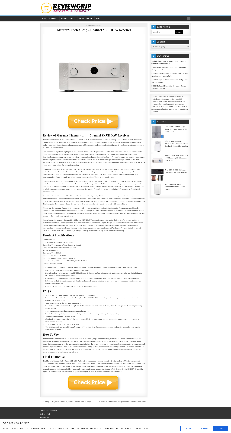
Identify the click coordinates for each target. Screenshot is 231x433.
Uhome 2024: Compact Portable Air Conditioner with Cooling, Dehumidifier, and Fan (176, 143)
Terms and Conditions (48, 410)
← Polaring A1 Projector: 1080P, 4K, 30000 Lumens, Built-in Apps (66, 402)
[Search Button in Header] (188, 18)
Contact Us (44, 417)
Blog (97, 18)
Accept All (220, 428)
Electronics (53, 18)
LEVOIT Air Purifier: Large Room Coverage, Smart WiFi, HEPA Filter (176, 129)
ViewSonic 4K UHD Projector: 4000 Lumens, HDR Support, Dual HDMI (176, 158)
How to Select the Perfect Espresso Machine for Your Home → (123, 402)
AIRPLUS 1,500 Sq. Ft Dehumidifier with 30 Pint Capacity (175, 186)
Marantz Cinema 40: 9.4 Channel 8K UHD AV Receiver (94, 30)
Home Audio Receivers (94, 25)
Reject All (204, 428)
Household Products (68, 18)
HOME (44, 18)
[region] (115, 426)
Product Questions (86, 18)
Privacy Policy (45, 414)
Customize (188, 428)
